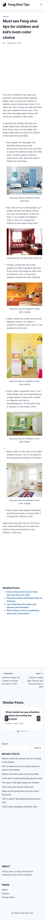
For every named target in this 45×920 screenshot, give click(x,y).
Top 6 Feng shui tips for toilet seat (17, 787)
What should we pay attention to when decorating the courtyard (22, 715)
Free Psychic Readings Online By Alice (19, 807)
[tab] (17, 731)
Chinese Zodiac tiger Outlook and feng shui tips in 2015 (35, 680)
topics (5, 16)
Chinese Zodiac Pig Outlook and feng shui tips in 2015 (11, 679)
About (5, 890)
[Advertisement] (22, 70)
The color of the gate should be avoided (20, 782)
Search (5, 744)
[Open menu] (41, 4)
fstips (10, 723)
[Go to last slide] (6, 718)
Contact (5, 893)
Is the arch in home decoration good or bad (22, 778)
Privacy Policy (8, 897)
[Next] (38, 718)
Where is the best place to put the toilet (20, 774)
